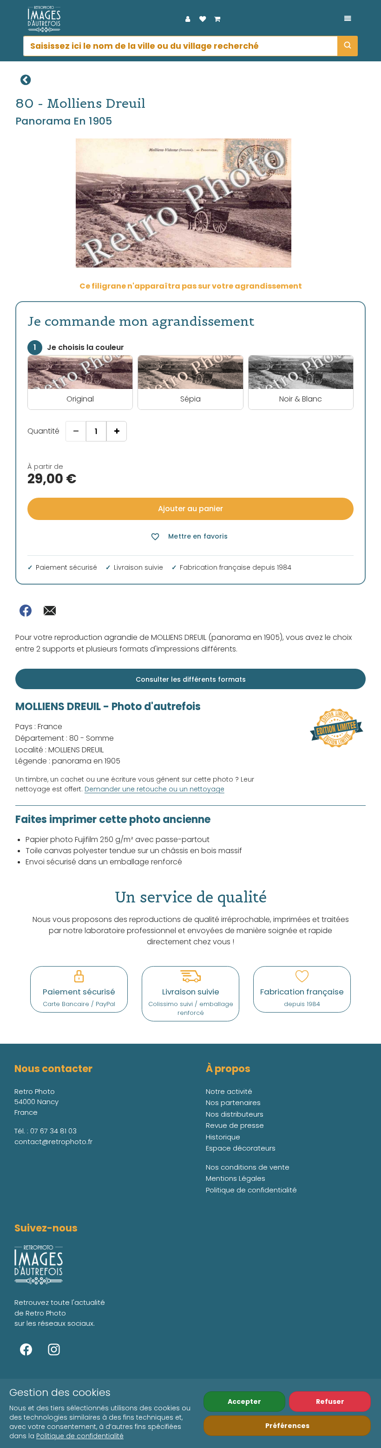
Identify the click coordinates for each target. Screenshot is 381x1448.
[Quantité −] (76, 431)
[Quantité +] (116, 431)
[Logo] (41, 19)
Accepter (244, 1401)
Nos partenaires (233, 1102)
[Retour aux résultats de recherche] (25, 80)
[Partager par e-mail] (49, 610)
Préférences (287, 1425)
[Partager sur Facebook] (25, 610)
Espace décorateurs (241, 1148)
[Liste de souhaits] (202, 19)
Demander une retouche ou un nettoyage (154, 789)
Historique (223, 1137)
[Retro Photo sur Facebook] (26, 1349)
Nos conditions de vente (247, 1167)
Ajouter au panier (190, 508)
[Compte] (187, 19)
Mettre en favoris (189, 536)
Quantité (43, 431)
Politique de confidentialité (80, 1436)
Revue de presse (235, 1125)
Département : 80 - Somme (64, 738)
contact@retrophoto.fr (53, 1141)
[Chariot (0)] (217, 19)
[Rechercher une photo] (347, 46)
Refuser (330, 1401)
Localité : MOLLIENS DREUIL (59, 749)
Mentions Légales (235, 1178)
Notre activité (229, 1091)
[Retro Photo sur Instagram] (54, 1349)
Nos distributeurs (234, 1114)
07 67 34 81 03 (53, 1131)
